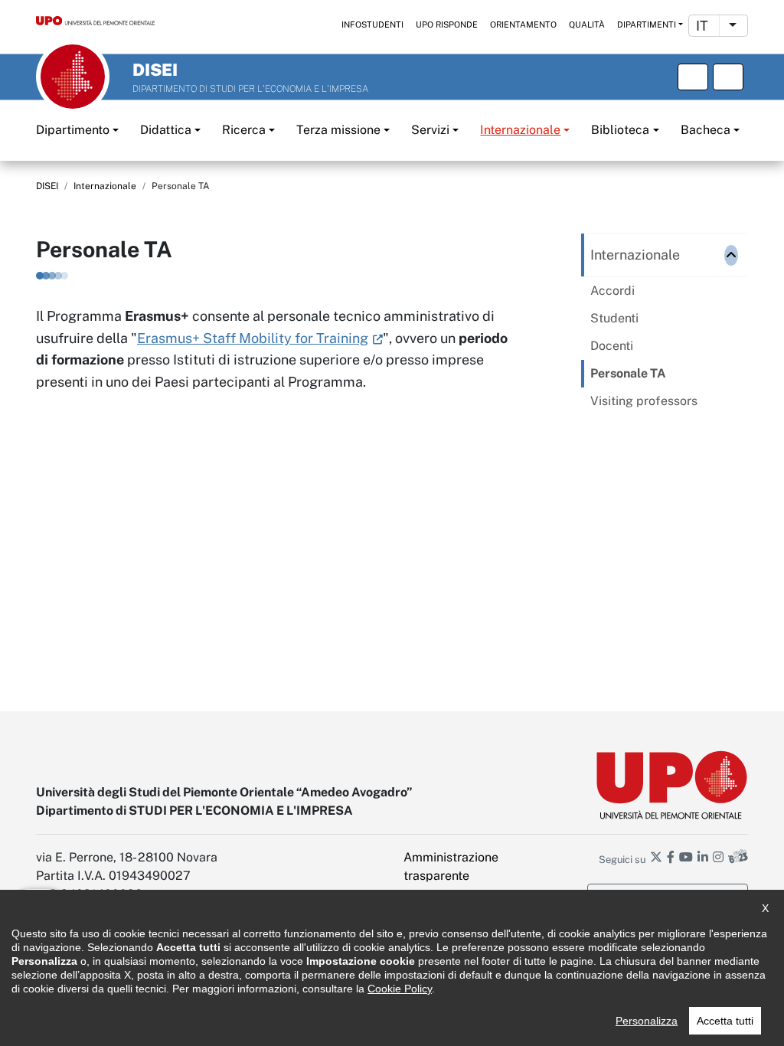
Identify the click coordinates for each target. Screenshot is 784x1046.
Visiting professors (643, 401)
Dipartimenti (646, 24)
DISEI (47, 186)
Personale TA (628, 373)
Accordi (612, 290)
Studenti (614, 318)
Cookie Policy (400, 988)
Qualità (587, 24)
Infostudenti (372, 24)
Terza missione (338, 130)
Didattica (165, 130)
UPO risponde (447, 24)
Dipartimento (72, 130)
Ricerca (244, 130)
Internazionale (520, 130)
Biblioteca (620, 130)
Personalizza (647, 1021)
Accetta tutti (725, 1021)
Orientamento (523, 24)
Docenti (611, 345)
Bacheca (705, 130)
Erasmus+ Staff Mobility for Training (252, 338)
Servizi (430, 130)
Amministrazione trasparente (450, 866)
